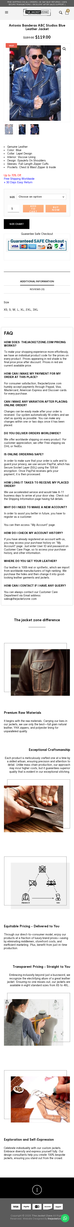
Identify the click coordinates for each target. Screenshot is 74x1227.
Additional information (37, 281)
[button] (7, 12)
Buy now (56, 208)
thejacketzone (56, 1218)
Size (12, 197)
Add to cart (33, 208)
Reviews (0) (37, 289)
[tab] (37, 282)
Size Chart (16, 224)
